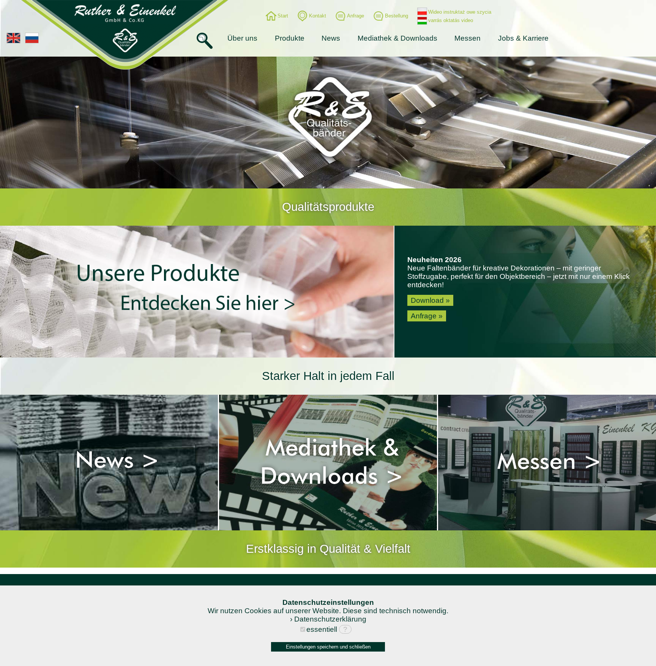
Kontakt (317, 16)
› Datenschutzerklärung (328, 619)
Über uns (242, 38)
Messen (467, 38)
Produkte (289, 38)
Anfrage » (427, 316)
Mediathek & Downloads (397, 38)
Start (283, 16)
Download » (430, 300)
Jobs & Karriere (523, 38)
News (331, 38)
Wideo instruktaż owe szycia (459, 12)
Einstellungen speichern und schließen (328, 647)
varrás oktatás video (450, 20)
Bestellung (396, 16)
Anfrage (355, 16)
